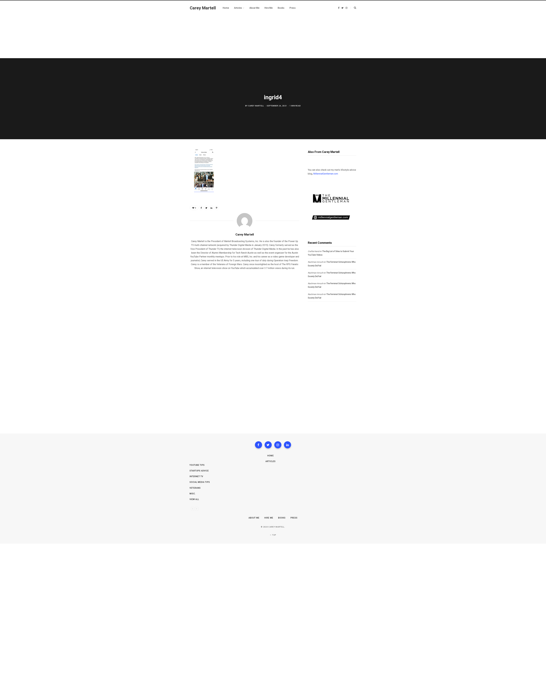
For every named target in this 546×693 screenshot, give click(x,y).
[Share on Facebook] (176, 159)
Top (274, 535)
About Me (254, 518)
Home (270, 456)
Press (293, 518)
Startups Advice (199, 471)
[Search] (353, 8)
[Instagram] (277, 444)
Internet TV (196, 476)
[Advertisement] (273, 37)
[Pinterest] (176, 174)
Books (282, 518)
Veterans (195, 488)
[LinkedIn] (211, 207)
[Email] (176, 182)
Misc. (193, 493)
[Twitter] (268, 444)
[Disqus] (244, 308)
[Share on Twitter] (176, 167)
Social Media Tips (200, 482)
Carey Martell (256, 106)
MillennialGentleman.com (325, 173)
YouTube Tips (197, 465)
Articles (270, 461)
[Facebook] (258, 444)
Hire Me (268, 518)
